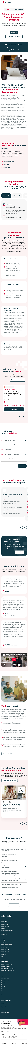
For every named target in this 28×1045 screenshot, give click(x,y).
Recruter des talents (5, 966)
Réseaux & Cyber (5, 926)
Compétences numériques (7, 930)
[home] (7, 2)
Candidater (14, 32)
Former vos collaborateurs (7, 964)
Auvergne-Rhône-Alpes (6, 944)
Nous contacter (5, 1012)
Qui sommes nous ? (5, 978)
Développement (4, 924)
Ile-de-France (4, 953)
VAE (2, 984)
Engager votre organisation (7, 968)
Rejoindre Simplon (5, 992)
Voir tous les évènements (9, 780)
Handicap (3, 988)
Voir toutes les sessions (17, 380)
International (4, 994)
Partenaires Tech (5, 980)
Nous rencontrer (14, 905)
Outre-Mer (3, 954)
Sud (2, 956)
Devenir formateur (5, 990)
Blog (2, 1003)
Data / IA (3, 928)
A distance (3, 942)
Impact (3, 986)
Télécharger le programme (14, 36)
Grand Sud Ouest (5, 949)
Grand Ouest (4, 947)
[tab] (6, 195)
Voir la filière (19, 552)
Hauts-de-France (5, 951)
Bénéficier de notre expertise (7, 970)
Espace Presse (4, 1006)
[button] (24, 2)
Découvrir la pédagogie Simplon (11, 754)
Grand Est (3, 946)
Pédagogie (3, 982)
